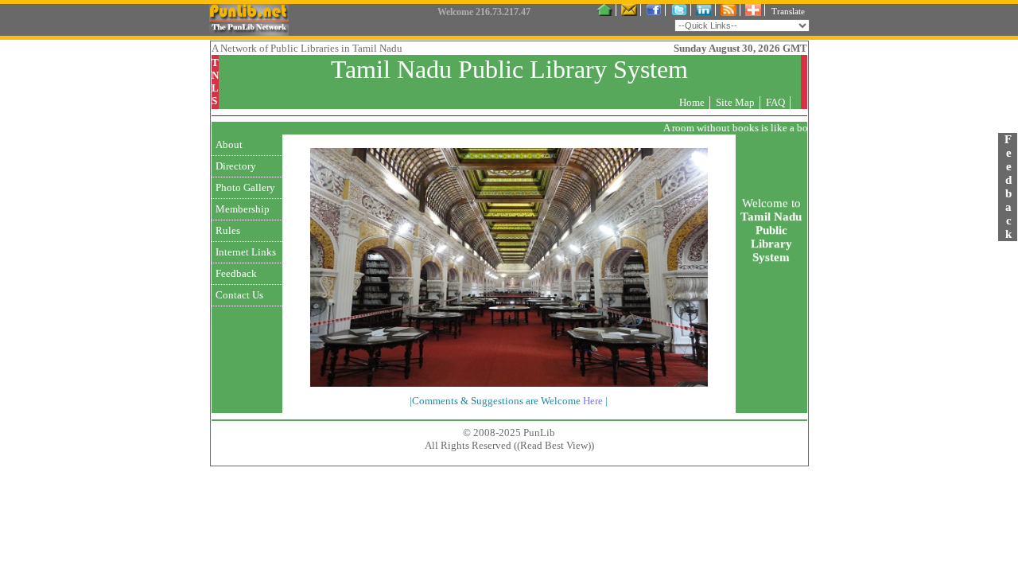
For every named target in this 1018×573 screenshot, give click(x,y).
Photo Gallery (245, 187)
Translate (788, 11)
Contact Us (239, 295)
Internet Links (246, 252)
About (229, 144)
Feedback (236, 273)
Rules (228, 230)
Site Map (735, 102)
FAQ (775, 102)
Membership (243, 209)
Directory (236, 166)
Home (692, 102)
